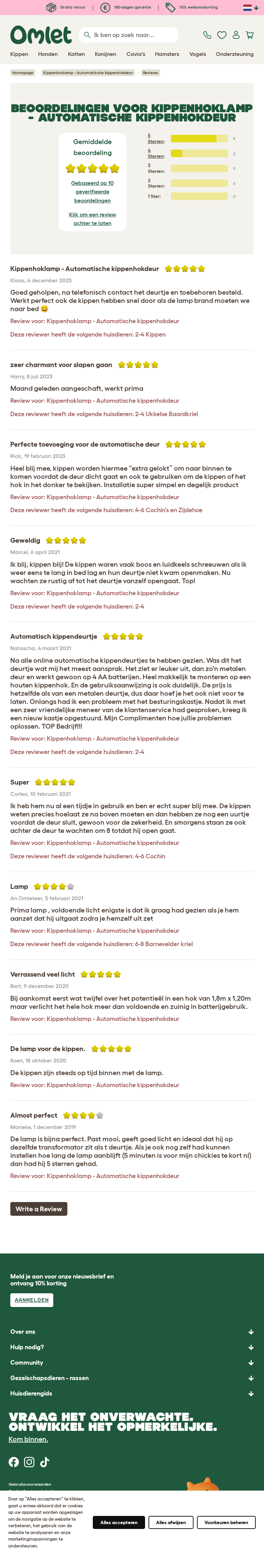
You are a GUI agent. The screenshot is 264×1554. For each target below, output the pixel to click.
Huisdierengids (31, 1393)
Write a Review (38, 1209)
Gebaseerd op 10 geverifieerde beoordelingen (92, 191)
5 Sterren (156, 138)
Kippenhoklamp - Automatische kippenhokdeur (88, 72)
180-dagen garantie (132, 7)
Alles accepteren (119, 1522)
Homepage (22, 72)
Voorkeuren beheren (226, 1522)
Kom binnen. (28, 1439)
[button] (132, 1393)
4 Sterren (156, 153)
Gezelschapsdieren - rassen (49, 1378)
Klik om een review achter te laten (92, 218)
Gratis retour (72, 7)
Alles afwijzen (171, 1522)
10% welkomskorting (198, 7)
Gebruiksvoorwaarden (30, 1484)
